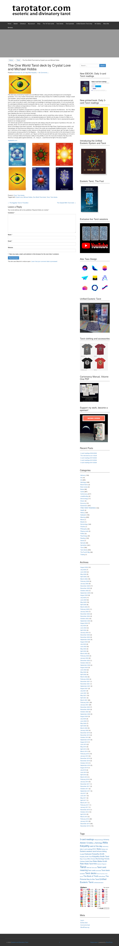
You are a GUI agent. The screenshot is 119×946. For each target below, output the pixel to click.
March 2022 (83, 677)
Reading (82, 538)
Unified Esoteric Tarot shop (84, 24)
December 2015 (85, 823)
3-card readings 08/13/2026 (88, 462)
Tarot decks (59, 24)
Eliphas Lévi (104, 849)
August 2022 (84, 667)
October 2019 (84, 737)
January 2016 (84, 821)
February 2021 (84, 702)
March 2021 (83, 700)
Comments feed (85, 925)
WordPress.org (84, 927)
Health (82, 510)
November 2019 (85, 735)
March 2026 (83, 579)
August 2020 (84, 716)
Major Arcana (83, 859)
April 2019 (83, 749)
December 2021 (85, 681)
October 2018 (84, 763)
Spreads (82, 543)
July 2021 (83, 691)
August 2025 (84, 595)
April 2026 (83, 576)
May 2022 (83, 672)
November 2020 (85, 709)
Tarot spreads (70, 24)
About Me (106, 24)
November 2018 (85, 761)
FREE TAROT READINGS (88, 508)
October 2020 (84, 712)
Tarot (18, 60)
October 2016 (84, 812)
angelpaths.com (12, 140)
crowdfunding (84, 496)
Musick (82, 522)
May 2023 (83, 649)
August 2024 (84, 623)
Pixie (90, 861)
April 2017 (83, 800)
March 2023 (83, 653)
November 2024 (85, 616)
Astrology (83, 482)
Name (10, 235)
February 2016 (84, 819)
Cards (82, 491)
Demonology (84, 498)
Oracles (82, 526)
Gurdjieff (82, 854)
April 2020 (83, 726)
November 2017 (85, 786)
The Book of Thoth (90, 876)
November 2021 (85, 684)
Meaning (83, 517)
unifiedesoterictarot (98, 882)
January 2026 (84, 583)
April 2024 (83, 630)
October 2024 (84, 618)
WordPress (109, 942)
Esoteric (83, 851)
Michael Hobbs (28, 197)
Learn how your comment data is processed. (44, 261)
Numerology (84, 524)
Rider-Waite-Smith (100, 861)
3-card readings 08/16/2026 (88, 460)
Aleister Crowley (86, 842)
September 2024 (85, 621)
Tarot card (94, 867)
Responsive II (94, 942)
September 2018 (85, 765)
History (82, 512)
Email (10, 241)
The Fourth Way (85, 552)
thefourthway (102, 876)
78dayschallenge (98, 839)
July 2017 (83, 793)
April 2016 (83, 814)
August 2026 (84, 567)
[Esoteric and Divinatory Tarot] (41, 11)
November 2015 (85, 826)
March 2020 (83, 728)
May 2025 (83, 602)
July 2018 (83, 770)
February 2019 (84, 754)
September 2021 (85, 686)
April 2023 (83, 651)
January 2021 (84, 705)
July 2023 (83, 644)
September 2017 (85, 791)
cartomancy (105, 846)
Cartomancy (84, 494)
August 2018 (84, 768)
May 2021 (83, 695)
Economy (83, 503)
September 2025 (85, 593)
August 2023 (84, 642)
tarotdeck (82, 873)
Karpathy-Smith (98, 854)
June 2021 (83, 693)
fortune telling (101, 851)
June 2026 (83, 572)
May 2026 (83, 574)
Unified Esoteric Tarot (93, 880)
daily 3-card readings (86, 849)
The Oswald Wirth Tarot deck (66, 203)
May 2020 (83, 723)
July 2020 (83, 719)
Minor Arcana (91, 859)
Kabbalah (83, 515)
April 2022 (83, 674)
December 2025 (85, 586)
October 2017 (84, 789)
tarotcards (98, 870)
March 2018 (83, 777)
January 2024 (84, 632)
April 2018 (83, 775)
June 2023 (83, 646)
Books (82, 489)
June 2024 (83, 628)
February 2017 (84, 805)
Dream (82, 501)
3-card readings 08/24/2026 (88, 453)
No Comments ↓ (44, 72)
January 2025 (84, 611)
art (94, 843)
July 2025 (83, 597)
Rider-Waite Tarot (86, 863)
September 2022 (85, 665)
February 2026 (84, 581)
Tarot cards (91, 870)
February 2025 (84, 609)
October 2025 (84, 590)
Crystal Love (19, 197)
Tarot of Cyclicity (101, 873)
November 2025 (85, 588)
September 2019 (85, 740)
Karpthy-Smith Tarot (86, 856)
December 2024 (85, 614)
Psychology (83, 536)
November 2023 (85, 637)
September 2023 (85, 639)
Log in (82, 920)
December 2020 (85, 707)
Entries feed (83, 923)
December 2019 (85, 733)
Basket (16, 24)
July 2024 (83, 625)
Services (10, 27)
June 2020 (83, 721)
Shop (38, 24)
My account (31, 24)
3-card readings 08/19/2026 (88, 458)
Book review (84, 487)
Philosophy (83, 529)
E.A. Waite (97, 849)
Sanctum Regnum (101, 864)
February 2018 (84, 779)
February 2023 (84, 656)
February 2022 (84, 679)
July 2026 (83, 569)
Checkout (23, 24)
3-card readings (87, 839)
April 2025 (83, 604)
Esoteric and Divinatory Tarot (19, 942)
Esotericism (83, 505)
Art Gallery (98, 24)
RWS (95, 864)
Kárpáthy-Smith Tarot (100, 856)
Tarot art (88, 867)
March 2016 (83, 816)
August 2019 (84, 742)
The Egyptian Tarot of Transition (18, 203)
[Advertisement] (59, 43)
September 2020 (85, 714)
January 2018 (84, 782)
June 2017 (83, 796)
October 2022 (84, 663)
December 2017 (85, 784)
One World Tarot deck (39, 197)
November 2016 (85, 809)
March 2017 (83, 802)
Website (10, 247)
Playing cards (84, 531)
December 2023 (85, 635)
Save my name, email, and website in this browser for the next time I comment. (34, 254)
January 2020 (84, 730)
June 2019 (83, 744)
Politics (82, 533)
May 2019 (83, 747)
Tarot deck (105, 870)
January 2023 (84, 658)
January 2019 (84, 756)
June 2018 (83, 772)
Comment (11, 213)
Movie (82, 519)
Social (82, 540)
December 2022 (85, 660)
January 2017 (84, 807)
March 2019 (83, 751)
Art (81, 477)
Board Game (84, 484)
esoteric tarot (91, 851)
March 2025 (83, 607)
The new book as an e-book (88, 455)
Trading (82, 554)
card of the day (96, 846)
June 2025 (83, 600)
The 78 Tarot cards (48, 24)
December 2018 (85, 758)
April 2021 (83, 698)
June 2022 (83, 670)
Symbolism (83, 545)
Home (9, 24)
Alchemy (82, 475)
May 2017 (83, 798)
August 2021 (84, 688)
